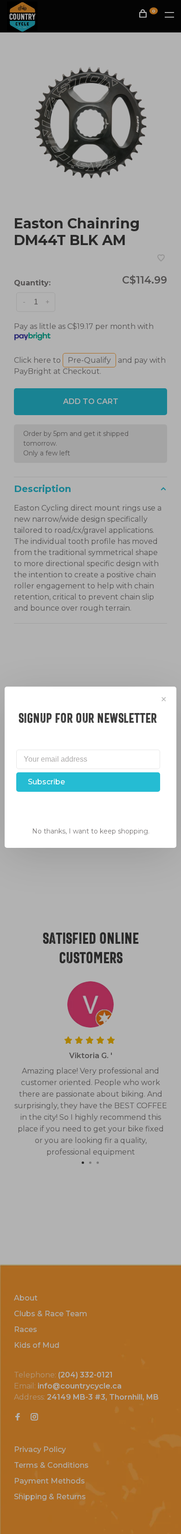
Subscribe (46, 781)
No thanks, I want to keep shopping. (90, 831)
